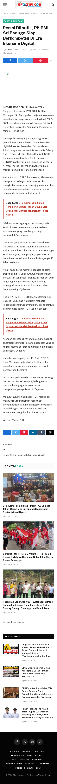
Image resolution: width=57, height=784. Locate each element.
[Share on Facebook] (10, 60)
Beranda (14, 751)
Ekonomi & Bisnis (14, 764)
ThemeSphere (44, 775)
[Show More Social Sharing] (51, 60)
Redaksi (8, 50)
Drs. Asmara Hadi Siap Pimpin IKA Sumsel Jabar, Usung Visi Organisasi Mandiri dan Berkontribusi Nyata (26, 509)
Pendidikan (31, 764)
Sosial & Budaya (20, 760)
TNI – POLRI (38, 751)
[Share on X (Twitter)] (25, 60)
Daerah (39, 755)
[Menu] (5, 4)
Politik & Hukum (24, 768)
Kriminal (45, 764)
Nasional (37, 760)
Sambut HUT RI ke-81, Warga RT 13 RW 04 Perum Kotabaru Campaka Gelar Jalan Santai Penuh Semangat (28, 557)
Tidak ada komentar (40, 50)
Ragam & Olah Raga (13, 21)
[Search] (52, 4)
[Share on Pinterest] (40, 60)
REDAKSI (26, 751)
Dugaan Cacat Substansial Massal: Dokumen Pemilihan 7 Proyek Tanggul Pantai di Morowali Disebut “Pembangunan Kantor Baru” (37, 650)
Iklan (39, 768)
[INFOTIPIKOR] (28, 4)
